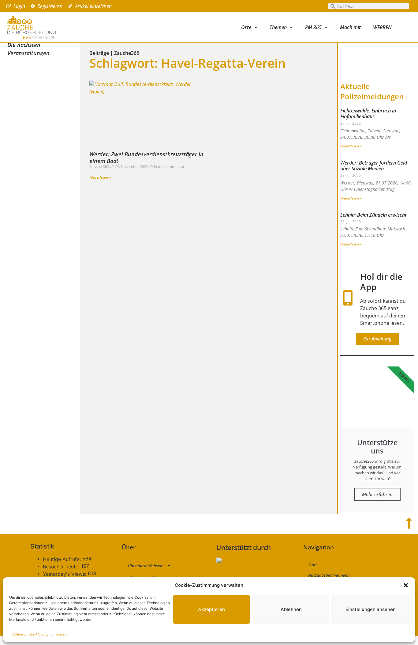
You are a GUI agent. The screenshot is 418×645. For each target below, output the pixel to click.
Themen (278, 27)
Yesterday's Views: (65, 573)
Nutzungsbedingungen (329, 575)
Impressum (60, 634)
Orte (246, 27)
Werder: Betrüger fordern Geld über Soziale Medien (373, 165)
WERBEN (382, 27)
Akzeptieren (211, 609)
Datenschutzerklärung (30, 634)
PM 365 (313, 27)
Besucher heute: (62, 566)
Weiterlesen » (100, 177)
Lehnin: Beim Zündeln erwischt (373, 214)
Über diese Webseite (146, 565)
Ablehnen (291, 609)
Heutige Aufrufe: (62, 559)
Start (312, 564)
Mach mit (350, 27)
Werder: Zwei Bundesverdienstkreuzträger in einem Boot (146, 157)
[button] (406, 585)
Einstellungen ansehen (370, 609)
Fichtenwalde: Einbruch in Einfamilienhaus (368, 113)
